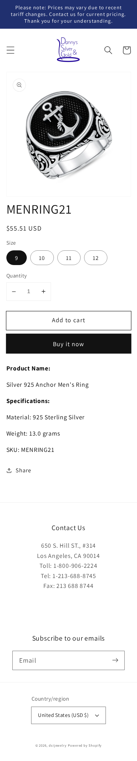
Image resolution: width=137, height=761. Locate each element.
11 (69, 258)
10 (42, 258)
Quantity (16, 275)
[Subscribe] (115, 660)
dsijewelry (58, 745)
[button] (10, 50)
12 (96, 258)
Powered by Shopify (85, 745)
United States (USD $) (63, 715)
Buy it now (68, 344)
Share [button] (23, 470)
